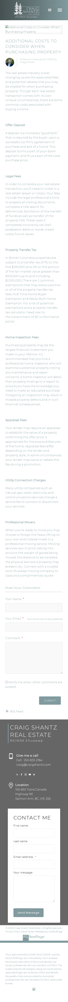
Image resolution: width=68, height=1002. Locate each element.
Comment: (13, 638)
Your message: (23, 872)
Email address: (23, 857)
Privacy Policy (13, 931)
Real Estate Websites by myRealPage (42, 931)
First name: (21, 825)
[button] (17, 774)
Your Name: (14, 599)
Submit (50, 700)
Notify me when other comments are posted (33, 685)
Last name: (20, 841)
